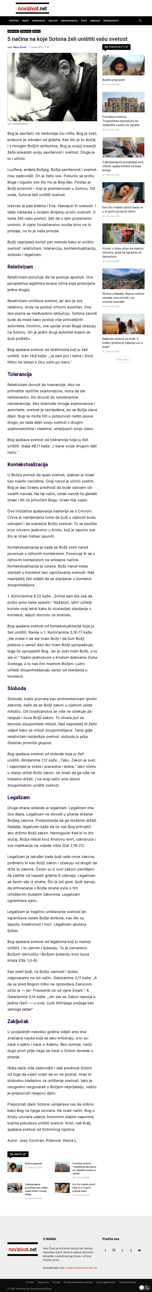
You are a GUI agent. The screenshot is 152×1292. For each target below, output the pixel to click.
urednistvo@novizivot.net (81, 1267)
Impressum (43, 1282)
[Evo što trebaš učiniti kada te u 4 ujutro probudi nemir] (62, 1188)
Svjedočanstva (69, 20)
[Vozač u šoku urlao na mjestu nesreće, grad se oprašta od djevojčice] (123, 233)
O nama (30, 1282)
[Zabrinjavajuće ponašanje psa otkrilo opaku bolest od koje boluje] (14, 1188)
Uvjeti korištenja (127, 1282)
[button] (140, 21)
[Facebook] (105, 1251)
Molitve (53, 20)
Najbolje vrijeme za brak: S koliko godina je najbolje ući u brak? (122, 343)
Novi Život (19, 47)
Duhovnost (38, 20)
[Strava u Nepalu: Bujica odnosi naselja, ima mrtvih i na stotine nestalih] (123, 278)
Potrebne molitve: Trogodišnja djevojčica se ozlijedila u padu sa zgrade (120, 121)
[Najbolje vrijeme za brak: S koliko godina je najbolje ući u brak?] (123, 324)
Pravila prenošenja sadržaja (78, 1282)
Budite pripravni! (33, 1163)
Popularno (25, 31)
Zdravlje (95, 20)
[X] (131, 1251)
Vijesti (25, 20)
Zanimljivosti (111, 20)
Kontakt (56, 1282)
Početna (14, 20)
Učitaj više (122, 359)
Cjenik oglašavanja (105, 1282)
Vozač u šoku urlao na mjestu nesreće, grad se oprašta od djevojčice (122, 252)
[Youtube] (139, 1251)
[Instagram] (114, 1250)
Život (84, 20)
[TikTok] (122, 1251)
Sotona (36, 31)
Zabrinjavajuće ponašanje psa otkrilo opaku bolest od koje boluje (122, 166)
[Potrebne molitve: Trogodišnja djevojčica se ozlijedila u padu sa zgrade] (62, 1167)
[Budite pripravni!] (14, 1167)
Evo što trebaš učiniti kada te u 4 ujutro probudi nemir (83, 1187)
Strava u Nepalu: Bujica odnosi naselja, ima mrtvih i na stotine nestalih (123, 298)
